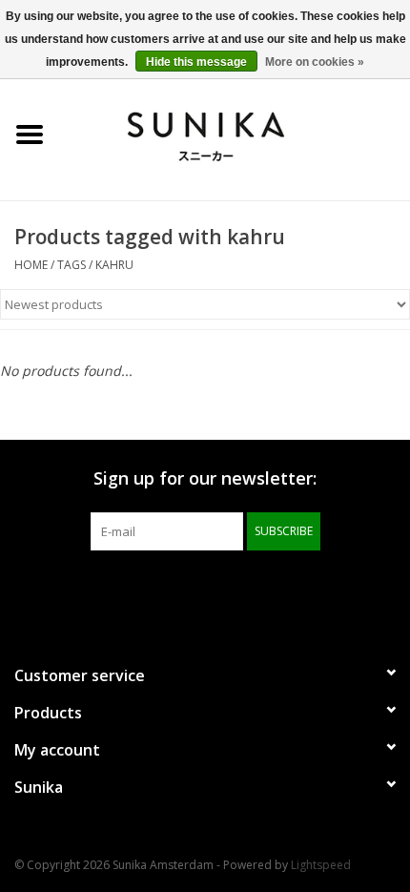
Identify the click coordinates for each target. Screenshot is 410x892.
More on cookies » (314, 62)
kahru (114, 265)
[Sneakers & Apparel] (234, 133)
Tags (71, 265)
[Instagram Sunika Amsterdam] (239, 589)
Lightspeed (321, 865)
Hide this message (196, 62)
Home (31, 265)
